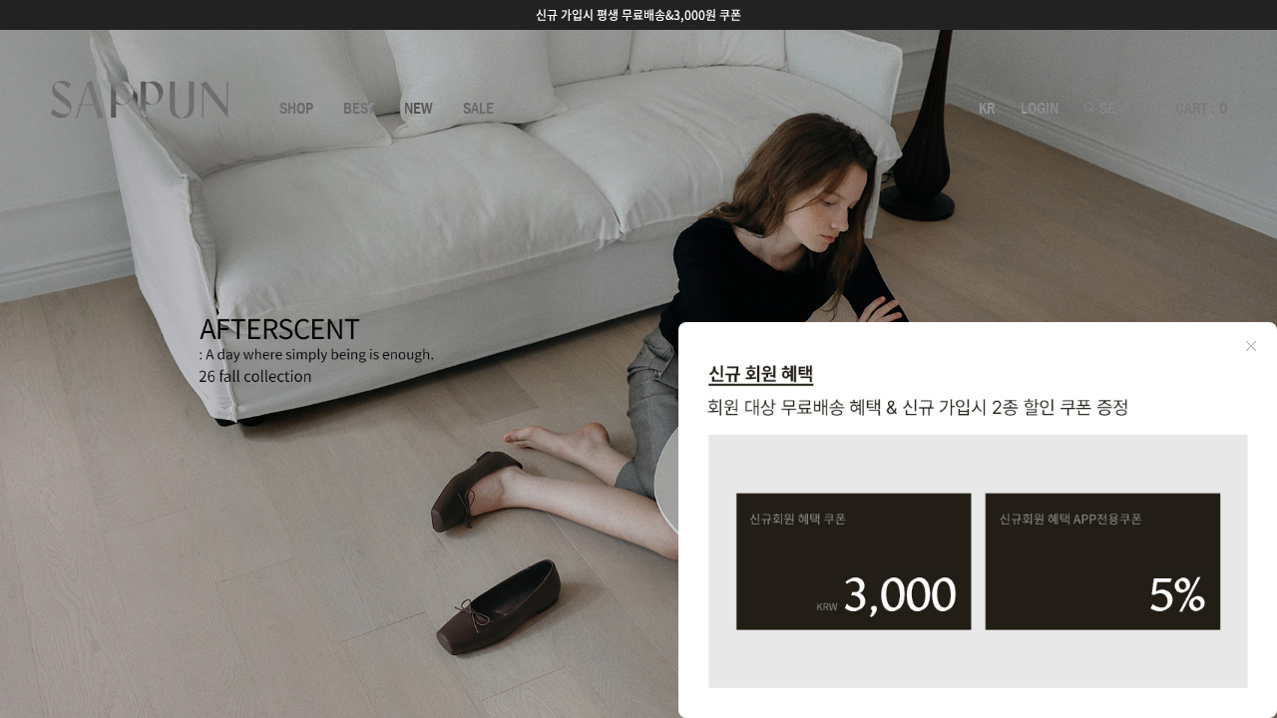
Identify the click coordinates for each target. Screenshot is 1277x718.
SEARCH (1122, 109)
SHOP (296, 109)
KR (987, 109)
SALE (478, 109)
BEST (358, 109)
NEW (418, 109)
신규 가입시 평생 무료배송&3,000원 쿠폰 (638, 15)
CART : (1201, 109)
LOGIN (1040, 109)
